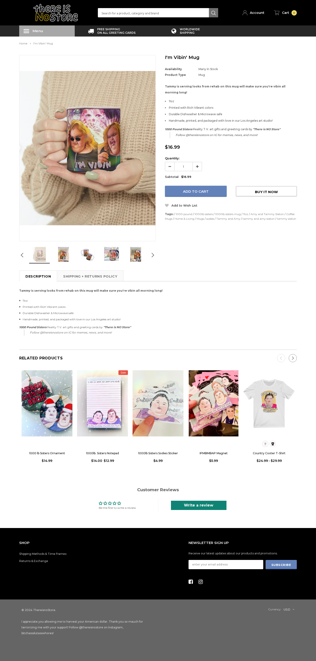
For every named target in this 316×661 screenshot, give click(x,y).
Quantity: (172, 158)
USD (287, 609)
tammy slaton (286, 218)
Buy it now (266, 192)
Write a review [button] (198, 505)
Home (23, 43)
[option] (112, 31)
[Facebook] (192, 581)
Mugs (200, 218)
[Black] (273, 444)
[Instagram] (201, 581)
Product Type (175, 75)
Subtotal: (172, 177)
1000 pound (184, 214)
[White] (265, 444)
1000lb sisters (204, 214)
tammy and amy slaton (259, 218)
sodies (210, 218)
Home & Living (184, 218)
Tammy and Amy (228, 218)
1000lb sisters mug (228, 214)
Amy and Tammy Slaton (267, 214)
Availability (173, 69)
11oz (245, 214)
